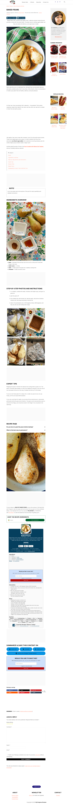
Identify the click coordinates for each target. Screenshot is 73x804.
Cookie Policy (15, 798)
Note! (9, 155)
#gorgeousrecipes (35, 625)
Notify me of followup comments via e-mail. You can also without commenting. (25, 755)
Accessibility (15, 797)
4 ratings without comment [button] (26, 711)
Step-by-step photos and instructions (17, 159)
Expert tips (10, 161)
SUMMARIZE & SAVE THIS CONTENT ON (18, 168)
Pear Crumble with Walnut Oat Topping (33, 146)
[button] (24, 542)
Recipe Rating (10, 722)
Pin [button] (26, 546)
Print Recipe (22, 17)
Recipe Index (25, 2)
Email (8, 750)
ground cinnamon (19, 559)
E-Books (32, 2)
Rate (31, 546)
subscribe (37, 754)
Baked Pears (11, 166)
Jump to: (11, 152)
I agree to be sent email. (26, 578)
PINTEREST (11, 512)
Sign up (31, 795)
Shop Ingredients (35, 520)
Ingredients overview (13, 157)
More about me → (58, 36)
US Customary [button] (16, 561)
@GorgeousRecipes (24, 625)
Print (21, 546)
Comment (9, 727)
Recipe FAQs (11, 164)
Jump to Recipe (12, 17)
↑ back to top (36, 786)
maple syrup (19, 558)
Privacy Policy (15, 795)
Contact (58, 795)
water (18, 557)
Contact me (45, 2)
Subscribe (38, 2)
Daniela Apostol (31, 551)
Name (8, 745)
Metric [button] (10, 561)
